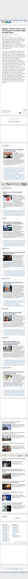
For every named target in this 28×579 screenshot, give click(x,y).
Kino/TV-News (6, 278)
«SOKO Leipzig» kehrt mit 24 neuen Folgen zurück (13, 283)
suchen (17, 518)
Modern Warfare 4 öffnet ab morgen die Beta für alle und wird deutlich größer (13, 482)
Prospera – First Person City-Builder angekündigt (14, 275)
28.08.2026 (5, 527)
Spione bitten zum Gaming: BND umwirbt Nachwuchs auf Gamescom (13, 223)
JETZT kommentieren (14, 121)
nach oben (23, 570)
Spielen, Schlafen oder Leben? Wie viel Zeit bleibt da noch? (14, 253)
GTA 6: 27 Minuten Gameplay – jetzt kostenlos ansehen (15, 273)
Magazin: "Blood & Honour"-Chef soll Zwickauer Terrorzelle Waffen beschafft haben (14, 31)
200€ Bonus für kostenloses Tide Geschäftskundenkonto (15, 245)
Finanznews (5, 337)
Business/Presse (6, 367)
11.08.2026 (14, 531)
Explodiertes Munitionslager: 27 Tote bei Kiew (14, 170)
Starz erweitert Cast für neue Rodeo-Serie (12, 304)
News (9, 569)
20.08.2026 (5, 538)
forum (26, 123)
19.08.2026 (5, 539)
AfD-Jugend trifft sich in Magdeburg (12, 173)
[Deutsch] (14, 22)
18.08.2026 (5, 540)
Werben (12, 569)
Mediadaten (15, 568)
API (20, 569)
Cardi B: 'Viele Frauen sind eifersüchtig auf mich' (14, 215)
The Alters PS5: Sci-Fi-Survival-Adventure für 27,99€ (14, 240)
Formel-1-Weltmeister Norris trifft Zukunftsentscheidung (12, 313)
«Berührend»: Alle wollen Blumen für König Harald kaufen (13, 444)
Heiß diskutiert (15, 536)
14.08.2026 (14, 528)
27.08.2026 (5, 528)
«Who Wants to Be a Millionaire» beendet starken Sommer (16, 300)
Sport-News (5, 308)
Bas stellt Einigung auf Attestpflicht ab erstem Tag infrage (13, 150)
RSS (22, 569)
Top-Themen (5, 145)
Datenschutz (7, 568)
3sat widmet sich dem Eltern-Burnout (11, 303)
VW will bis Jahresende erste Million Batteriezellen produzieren (11, 422)
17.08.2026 (5, 541)
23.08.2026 (5, 534)
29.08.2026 (5, 525)
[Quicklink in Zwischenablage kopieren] (23, 110)
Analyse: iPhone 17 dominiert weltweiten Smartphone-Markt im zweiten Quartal (12, 503)
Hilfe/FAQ (17, 569)
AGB (12, 568)
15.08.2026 (14, 527)
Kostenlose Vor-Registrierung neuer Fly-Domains (14, 394)
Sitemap (2, 568)
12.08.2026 (14, 530)
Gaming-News (6, 248)
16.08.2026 (14, 525)
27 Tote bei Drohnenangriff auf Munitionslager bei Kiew (16, 171)
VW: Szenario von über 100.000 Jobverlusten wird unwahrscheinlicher (13, 433)
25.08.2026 (5, 530)
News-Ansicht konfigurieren (22, 541)
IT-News (4, 218)
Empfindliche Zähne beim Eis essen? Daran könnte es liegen (13, 372)
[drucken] (25, 110)
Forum (6, 569)
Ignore (22, 542)
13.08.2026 (14, 529)
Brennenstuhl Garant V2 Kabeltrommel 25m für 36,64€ (15, 213)
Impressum (21, 568)
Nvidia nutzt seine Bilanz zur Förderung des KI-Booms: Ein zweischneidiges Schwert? (11, 343)
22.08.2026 (5, 535)
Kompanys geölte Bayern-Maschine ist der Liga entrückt (15, 329)
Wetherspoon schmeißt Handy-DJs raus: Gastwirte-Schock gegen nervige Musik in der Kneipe (13, 470)
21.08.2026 (5, 536)
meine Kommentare (16, 542)
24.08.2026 (5, 531)
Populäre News (15, 535)
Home (25, 568)
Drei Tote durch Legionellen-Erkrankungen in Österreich (16, 175)
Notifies (25, 542)
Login (17, 22)
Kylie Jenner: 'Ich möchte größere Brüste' (12, 192)
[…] (13, 164)
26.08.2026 (5, 529)
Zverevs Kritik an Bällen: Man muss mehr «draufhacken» (15, 333)
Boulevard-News (6, 188)
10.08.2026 (14, 532)
